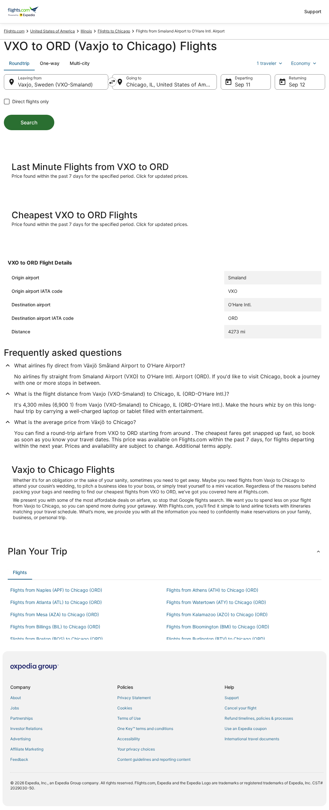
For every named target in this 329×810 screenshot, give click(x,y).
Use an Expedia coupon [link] (246, 728)
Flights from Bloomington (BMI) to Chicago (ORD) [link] (217, 626)
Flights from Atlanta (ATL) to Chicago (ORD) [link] (56, 602)
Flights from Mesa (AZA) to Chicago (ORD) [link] (54, 614)
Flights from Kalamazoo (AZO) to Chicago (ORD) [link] (217, 614)
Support (312, 11)
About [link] (15, 697)
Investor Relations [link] (26, 728)
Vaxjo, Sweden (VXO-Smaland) (55, 84)
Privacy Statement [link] (134, 697)
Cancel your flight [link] (240, 708)
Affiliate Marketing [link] (26, 749)
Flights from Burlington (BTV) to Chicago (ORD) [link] (215, 639)
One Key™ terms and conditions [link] (145, 728)
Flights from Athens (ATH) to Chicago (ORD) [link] (212, 590)
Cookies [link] (124, 708)
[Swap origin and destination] (112, 81)
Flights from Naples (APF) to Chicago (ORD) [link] (56, 590)
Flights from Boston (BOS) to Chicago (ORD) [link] (56, 639)
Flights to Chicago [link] (114, 31)
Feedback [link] (19, 759)
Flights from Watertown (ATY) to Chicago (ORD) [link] (216, 602)
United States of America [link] (52, 31)
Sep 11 (242, 84)
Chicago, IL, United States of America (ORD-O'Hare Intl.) (171, 84)
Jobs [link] (14, 708)
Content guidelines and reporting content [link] (154, 759)
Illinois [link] (86, 31)
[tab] (19, 63)
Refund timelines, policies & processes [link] (259, 718)
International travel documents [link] (252, 738)
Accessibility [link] (128, 738)
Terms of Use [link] (129, 718)
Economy (300, 63)
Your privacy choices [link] (136, 749)
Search (29, 122)
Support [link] (232, 697)
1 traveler (266, 63)
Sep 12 (297, 84)
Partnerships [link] (21, 718)
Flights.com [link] (14, 31)
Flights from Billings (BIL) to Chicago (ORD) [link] (55, 626)
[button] (164, 551)
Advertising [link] (20, 738)
